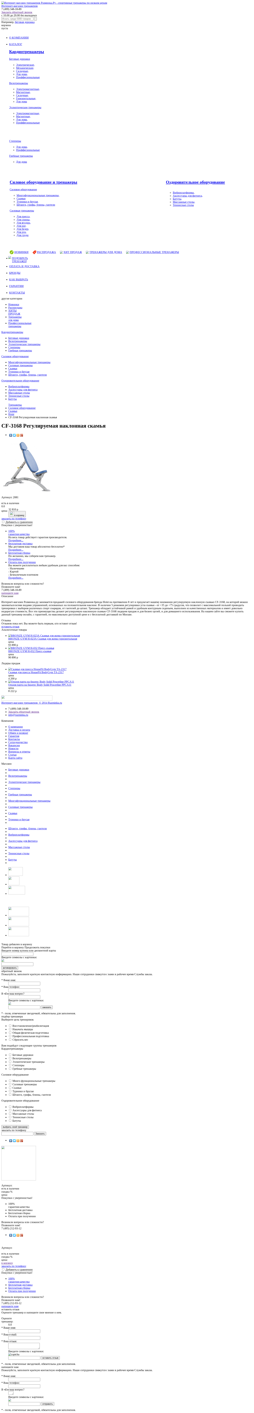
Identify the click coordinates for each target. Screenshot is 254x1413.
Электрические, (25, 64)
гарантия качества (19, 533)
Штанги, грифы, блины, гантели (36, 204)
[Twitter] (14, 435)
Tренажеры (15, 404)
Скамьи (21, 198)
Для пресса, (23, 216)
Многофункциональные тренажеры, (38, 195)
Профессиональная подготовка (30, 1036)
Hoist (11, 414)
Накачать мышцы (22, 1029)
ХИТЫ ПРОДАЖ (14, 312)
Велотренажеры (18, 83)
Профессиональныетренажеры (19, 325)
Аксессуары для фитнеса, (188, 195)
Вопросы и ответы (19, 751)
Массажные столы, (184, 201)
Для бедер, (23, 228)
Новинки (13, 304)
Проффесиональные (28, 77)
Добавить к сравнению (19, 522)
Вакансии (14, 745)
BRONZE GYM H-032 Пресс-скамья (29, 651)
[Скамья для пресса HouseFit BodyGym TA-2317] (37, 669)
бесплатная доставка (20, 543)
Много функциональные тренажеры (33, 1080)
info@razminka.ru (18, 714)
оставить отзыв (10, 626)
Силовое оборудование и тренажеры (43, 182)
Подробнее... (15, 540)
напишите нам (9, 593)
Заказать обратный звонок (16, 12)
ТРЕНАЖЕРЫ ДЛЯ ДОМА (105, 252)
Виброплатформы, (184, 192)
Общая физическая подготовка (30, 1032)
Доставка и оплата (19, 729)
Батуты (12, 398)
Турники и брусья (18, 371)
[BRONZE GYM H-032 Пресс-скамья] (31, 648)
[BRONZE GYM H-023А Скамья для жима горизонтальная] (44, 635)
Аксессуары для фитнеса (22, 389)
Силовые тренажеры (22, 210)
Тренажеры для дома (15, 318)
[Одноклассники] (18, 435)
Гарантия (13, 736)
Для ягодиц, (24, 222)
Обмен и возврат (18, 732)
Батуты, (177, 198)
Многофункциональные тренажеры (29, 362)
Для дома (21, 101)
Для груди (23, 235)
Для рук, (22, 232)
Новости (13, 748)
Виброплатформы (18, 386)
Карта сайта (15, 757)
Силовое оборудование (23, 189)
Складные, (22, 71)
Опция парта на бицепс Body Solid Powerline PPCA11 (39, 684)
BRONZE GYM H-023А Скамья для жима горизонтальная (42, 638)
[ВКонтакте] (11, 435)
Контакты (14, 739)
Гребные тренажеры (21, 155)
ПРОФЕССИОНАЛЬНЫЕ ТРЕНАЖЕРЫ (154, 252)
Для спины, (23, 219)
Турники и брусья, (27, 201)
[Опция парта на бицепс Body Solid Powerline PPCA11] (41, 681)
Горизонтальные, (26, 98)
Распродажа (15, 307)
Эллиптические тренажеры (25, 107)
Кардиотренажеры (26, 51)
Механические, (25, 67)
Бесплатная (19, 552)
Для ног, (21, 225)
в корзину (19, 515)
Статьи (12, 754)
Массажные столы (19, 392)
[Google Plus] (21, 435)
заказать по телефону (13, 518)
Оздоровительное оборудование (195, 182)
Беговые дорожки (19, 58)
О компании (15, 726)
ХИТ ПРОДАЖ (72, 252)
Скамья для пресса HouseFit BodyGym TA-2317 (36, 672)
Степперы (15, 141)
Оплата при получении (22, 562)
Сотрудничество (18, 742)
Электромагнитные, (28, 89)
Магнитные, (23, 92)
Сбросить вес (20, 1039)
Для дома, (22, 74)
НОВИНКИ (21, 252)
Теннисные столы (183, 205)
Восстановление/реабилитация (30, 1025)
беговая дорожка (25, 22)
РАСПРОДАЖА (46, 252)
